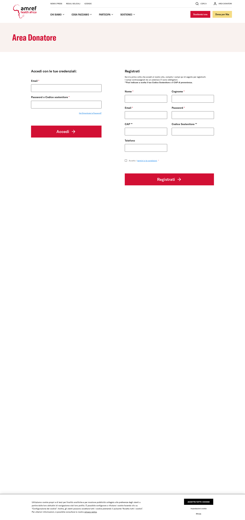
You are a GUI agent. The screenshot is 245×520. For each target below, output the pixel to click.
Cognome (178, 91)
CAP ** (129, 124)
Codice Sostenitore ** (185, 124)
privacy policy (90, 512)
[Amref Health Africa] (25, 11)
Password (178, 107)
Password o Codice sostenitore (50, 97)
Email (35, 80)
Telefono (130, 140)
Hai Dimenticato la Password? (90, 113)
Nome (129, 91)
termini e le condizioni (147, 160)
